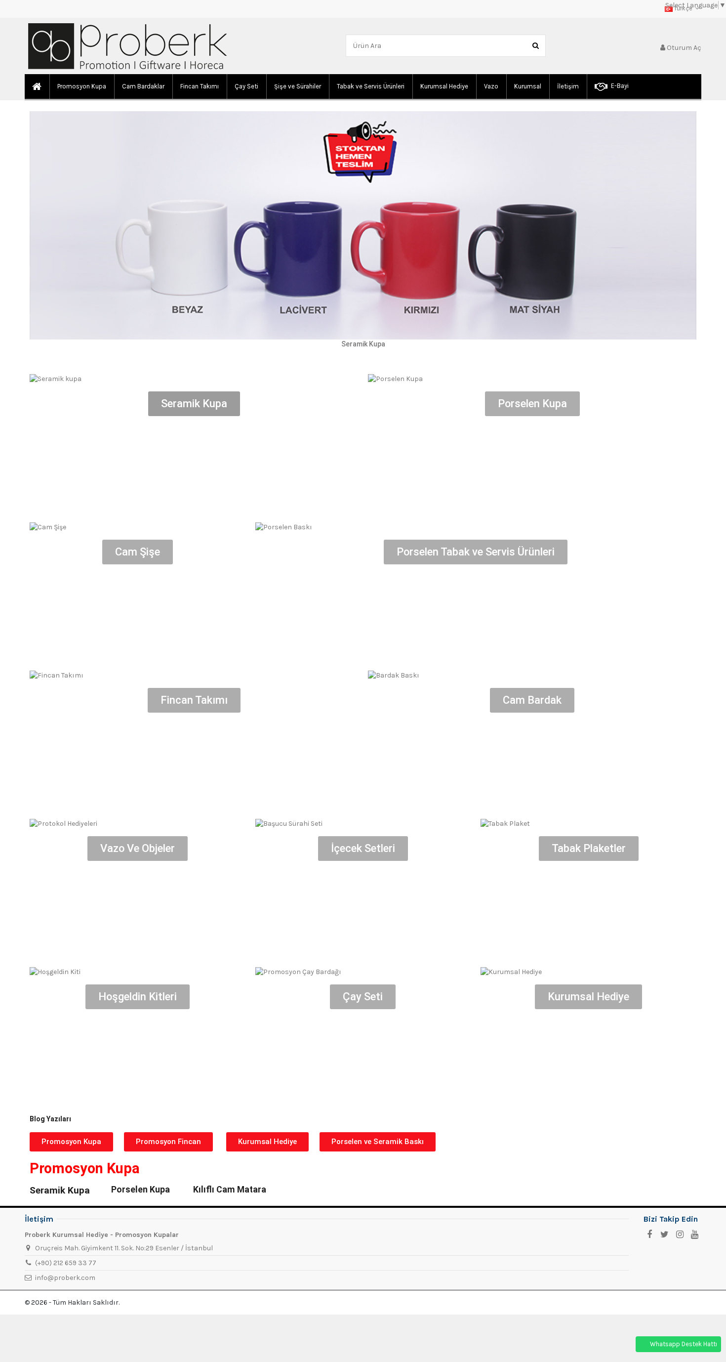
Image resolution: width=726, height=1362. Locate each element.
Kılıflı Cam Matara (229, 1189)
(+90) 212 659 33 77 (65, 1263)
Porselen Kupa (140, 1189)
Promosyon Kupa (85, 1168)
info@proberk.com (65, 1278)
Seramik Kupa (60, 1190)
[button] (71, 1141)
